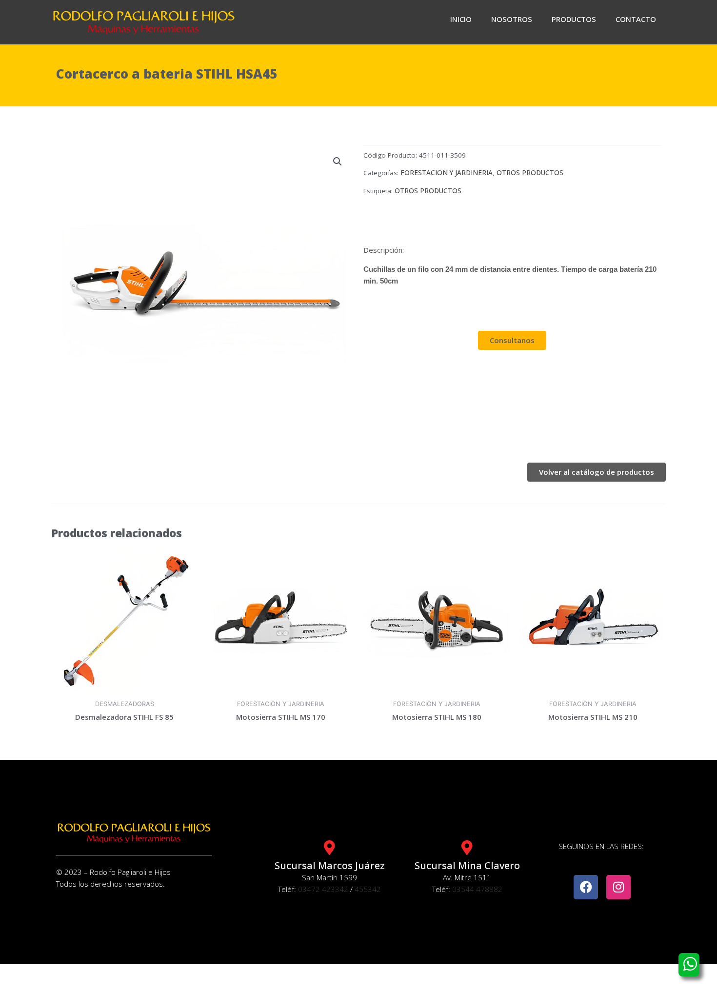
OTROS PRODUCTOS (530, 172)
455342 (368, 889)
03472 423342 (323, 889)
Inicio (461, 19)
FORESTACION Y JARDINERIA (446, 172)
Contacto (636, 19)
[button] (337, 161)
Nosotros (511, 19)
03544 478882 (477, 889)
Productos (574, 19)
